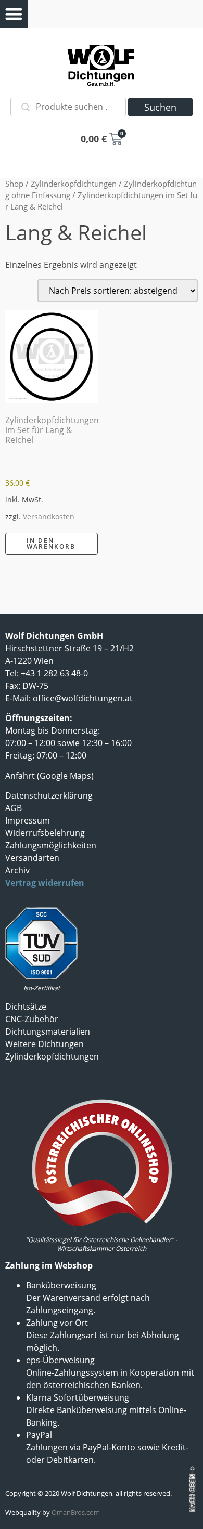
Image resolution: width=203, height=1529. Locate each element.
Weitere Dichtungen (44, 1044)
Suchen (160, 107)
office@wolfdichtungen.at (83, 698)
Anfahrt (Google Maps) (49, 775)
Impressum (27, 820)
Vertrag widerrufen (44, 882)
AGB (13, 808)
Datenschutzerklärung (49, 795)
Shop (14, 183)
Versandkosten (48, 516)
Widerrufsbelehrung (45, 833)
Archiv (17, 870)
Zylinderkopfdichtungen (74, 183)
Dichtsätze (25, 1006)
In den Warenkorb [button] (51, 543)
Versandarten (32, 858)
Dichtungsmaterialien (47, 1031)
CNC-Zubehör (31, 1019)
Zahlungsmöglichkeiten (50, 845)
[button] (14, 14)
